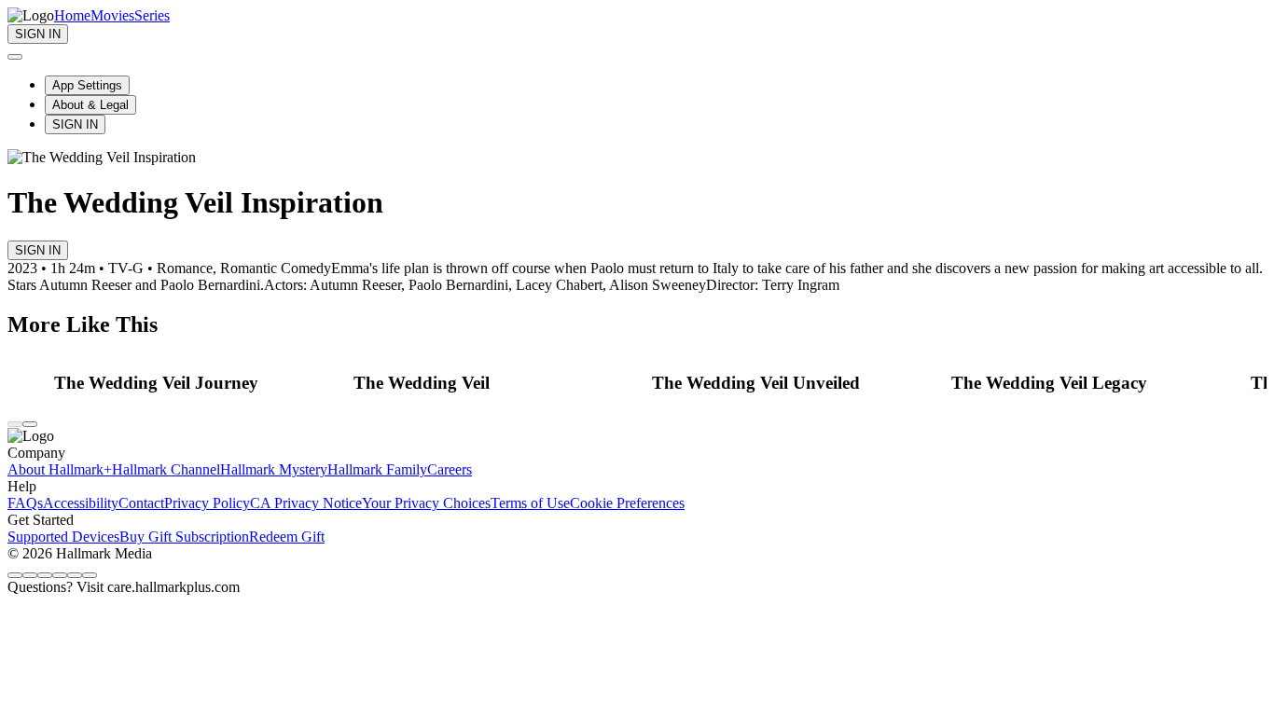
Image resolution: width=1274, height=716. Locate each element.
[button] (198, 383)
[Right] (29, 424)
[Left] (14, 424)
